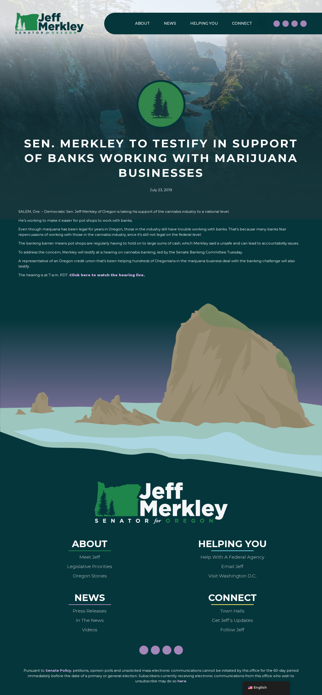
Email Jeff (232, 566)
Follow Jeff (232, 629)
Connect (242, 23)
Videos (89, 629)
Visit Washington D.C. (232, 575)
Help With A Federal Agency (232, 557)
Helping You (204, 23)
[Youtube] (294, 23)
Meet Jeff (89, 557)
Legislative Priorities (89, 566)
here (182, 681)
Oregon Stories (90, 575)
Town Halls (232, 610)
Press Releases (90, 610)
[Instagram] (285, 23)
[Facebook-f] (276, 23)
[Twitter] (303, 23)
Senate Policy (58, 670)
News (170, 23)
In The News (90, 620)
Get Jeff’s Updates (232, 620)
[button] (262, 24)
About (142, 23)
